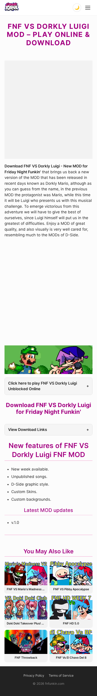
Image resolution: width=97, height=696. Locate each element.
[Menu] (87, 7)
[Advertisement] (48, 109)
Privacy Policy (33, 675)
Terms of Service (61, 675)
